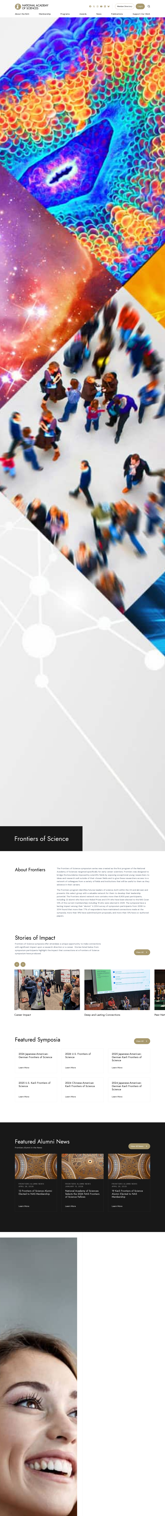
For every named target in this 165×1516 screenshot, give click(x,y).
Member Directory (124, 6)
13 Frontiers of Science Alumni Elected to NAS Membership (35, 1192)
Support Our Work (141, 14)
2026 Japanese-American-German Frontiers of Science (35, 1055)
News (99, 14)
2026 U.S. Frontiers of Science (78, 1055)
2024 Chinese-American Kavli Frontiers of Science (80, 1084)
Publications (117, 14)
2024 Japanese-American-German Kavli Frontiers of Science (127, 1086)
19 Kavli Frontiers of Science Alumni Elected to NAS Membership (127, 1194)
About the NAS (22, 14)
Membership (45, 14)
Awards (83, 14)
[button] (148, 6)
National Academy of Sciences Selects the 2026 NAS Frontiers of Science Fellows (82, 1194)
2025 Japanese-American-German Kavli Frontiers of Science (127, 1057)
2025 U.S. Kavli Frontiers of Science (34, 1084)
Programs (65, 14)
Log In (140, 6)
